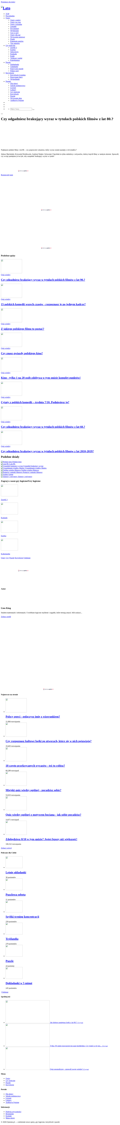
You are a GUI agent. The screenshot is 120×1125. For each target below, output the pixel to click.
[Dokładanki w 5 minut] (14, 978)
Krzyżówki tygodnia (18, 75)
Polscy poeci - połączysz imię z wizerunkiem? (33, 716)
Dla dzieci (14, 83)
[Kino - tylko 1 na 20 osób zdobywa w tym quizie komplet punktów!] (11, 371)
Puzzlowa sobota (16, 894)
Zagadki (13, 26)
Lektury (13, 90)
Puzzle (8, 62)
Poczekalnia (10, 16)
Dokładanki (14, 64)
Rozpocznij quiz (7, 175)
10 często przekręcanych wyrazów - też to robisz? (35, 765)
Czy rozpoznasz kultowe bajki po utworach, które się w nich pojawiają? (49, 741)
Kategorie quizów (17, 41)
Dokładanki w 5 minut (19, 983)
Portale (8, 81)
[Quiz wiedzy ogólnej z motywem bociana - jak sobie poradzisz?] (16, 810)
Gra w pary (14, 33)
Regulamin (10, 1114)
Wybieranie (14, 31)
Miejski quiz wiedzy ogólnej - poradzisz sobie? (33, 790)
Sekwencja (14, 52)
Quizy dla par (15, 35)
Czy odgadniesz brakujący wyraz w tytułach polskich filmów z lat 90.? (43, 279)
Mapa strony (10, 1118)
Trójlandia (12, 938)
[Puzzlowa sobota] (14, 890)
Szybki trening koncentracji (22, 916)
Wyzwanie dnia (16, 98)
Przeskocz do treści (8, 2)
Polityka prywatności (13, 1112)
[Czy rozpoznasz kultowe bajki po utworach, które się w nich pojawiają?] (16, 736)
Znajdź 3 (13, 48)
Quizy (8, 18)
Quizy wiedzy (15, 20)
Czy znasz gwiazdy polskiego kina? (22, 353)
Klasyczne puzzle (16, 69)
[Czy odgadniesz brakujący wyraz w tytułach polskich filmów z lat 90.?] (11, 273)
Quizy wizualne (16, 24)
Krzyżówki (10, 73)
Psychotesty (14, 29)
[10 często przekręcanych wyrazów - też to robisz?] (16, 761)
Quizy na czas (15, 22)
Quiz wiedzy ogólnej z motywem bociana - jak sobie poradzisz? (43, 814)
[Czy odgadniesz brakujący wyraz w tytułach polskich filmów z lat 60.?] (11, 420)
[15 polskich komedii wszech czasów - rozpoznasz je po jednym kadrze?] (11, 297)
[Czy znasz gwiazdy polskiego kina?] (11, 346)
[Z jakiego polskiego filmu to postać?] (11, 322)
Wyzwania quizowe (17, 37)
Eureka (13, 50)
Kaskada (13, 54)
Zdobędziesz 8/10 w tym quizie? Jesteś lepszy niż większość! (41, 839)
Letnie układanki (16, 872)
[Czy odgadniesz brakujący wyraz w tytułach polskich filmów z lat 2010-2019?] (11, 444)
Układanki (14, 67)
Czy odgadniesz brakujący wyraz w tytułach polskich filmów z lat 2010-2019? (47, 451)
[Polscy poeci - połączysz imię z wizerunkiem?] (16, 712)
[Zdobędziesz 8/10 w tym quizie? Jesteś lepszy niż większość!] (16, 834)
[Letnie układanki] (14, 867)
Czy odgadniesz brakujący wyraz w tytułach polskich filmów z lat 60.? (43, 426)
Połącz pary (14, 71)
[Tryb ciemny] (2, 113)
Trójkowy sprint (16, 58)
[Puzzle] (14, 956)
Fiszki (12, 39)
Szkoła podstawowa (17, 86)
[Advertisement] (60, 164)
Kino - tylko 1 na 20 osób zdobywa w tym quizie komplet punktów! (41, 377)
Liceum (13, 88)
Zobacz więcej (6, 848)
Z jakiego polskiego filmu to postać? (22, 328)
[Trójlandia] (14, 934)
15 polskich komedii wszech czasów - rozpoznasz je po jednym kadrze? (43, 304)
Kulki (12, 56)
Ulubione (4, 992)
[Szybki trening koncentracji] (14, 912)
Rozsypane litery (16, 77)
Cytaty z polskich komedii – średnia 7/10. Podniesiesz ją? (35, 402)
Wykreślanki (15, 79)
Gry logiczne (10, 45)
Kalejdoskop (15, 60)
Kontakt (9, 1116)
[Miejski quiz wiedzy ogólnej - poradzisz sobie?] (16, 785)
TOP (7, 14)
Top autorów (15, 43)
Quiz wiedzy (5, 275)
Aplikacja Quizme (17, 100)
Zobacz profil (6, 617)
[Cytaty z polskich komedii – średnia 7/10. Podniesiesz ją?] (11, 395)
